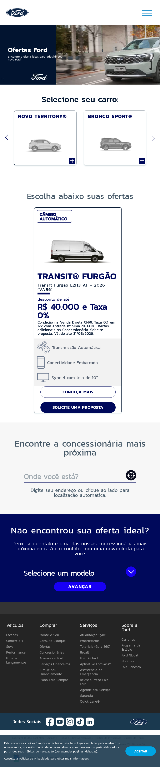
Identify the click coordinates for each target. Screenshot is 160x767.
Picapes (12, 634)
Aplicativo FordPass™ (95, 663)
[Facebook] (50, 721)
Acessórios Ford (51, 658)
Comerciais (14, 640)
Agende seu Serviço (95, 689)
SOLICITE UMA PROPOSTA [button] (78, 407)
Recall (84, 652)
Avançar (80, 586)
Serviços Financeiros (55, 663)
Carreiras (128, 639)
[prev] (7, 138)
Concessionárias (52, 652)
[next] (153, 138)
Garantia (86, 695)
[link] (17, 12)
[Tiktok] (80, 721)
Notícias (127, 661)
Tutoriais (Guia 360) (95, 646)
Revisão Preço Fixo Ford (94, 681)
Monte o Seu (49, 634)
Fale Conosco (131, 666)
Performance (16, 652)
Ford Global (129, 655)
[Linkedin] (90, 721)
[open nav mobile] (147, 13)
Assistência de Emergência (91, 671)
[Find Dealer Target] (131, 475)
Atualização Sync (93, 634)
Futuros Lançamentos (16, 660)
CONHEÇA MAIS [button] (77, 392)
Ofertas (45, 646)
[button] (80, 55)
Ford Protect (89, 658)
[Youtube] (60, 721)
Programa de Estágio (130, 647)
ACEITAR (140, 751)
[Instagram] (70, 721)
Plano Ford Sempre (54, 679)
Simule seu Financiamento (51, 671)
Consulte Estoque (53, 640)
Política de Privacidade (34, 758)
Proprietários (89, 640)
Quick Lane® (90, 701)
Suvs (9, 646)
